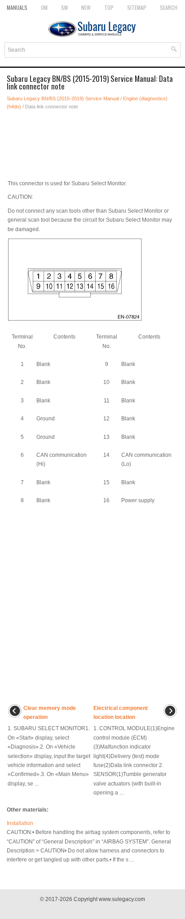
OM (44, 7)
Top (109, 7)
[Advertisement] (92, 142)
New (86, 7)
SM (64, 7)
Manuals (17, 7)
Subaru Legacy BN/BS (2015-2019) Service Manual (63, 98)
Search (168, 7)
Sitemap (136, 7)
